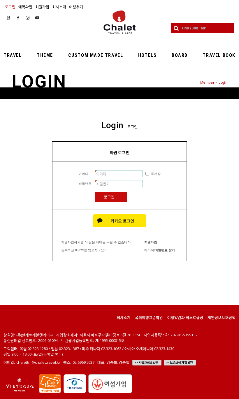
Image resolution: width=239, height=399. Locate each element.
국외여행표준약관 (149, 317)
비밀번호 (85, 183)
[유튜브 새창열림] (37, 17)
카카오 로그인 (119, 220)
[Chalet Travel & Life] (119, 22)
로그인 (10, 6)
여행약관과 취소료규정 (185, 317)
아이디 (83, 173)
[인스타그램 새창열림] (27, 17)
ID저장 (156, 173)
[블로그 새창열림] (8, 17)
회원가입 (42, 6)
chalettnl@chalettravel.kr (38, 362)
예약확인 (25, 6)
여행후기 (76, 6)
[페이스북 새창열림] (18, 17)
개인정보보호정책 (222, 317)
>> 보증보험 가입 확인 (179, 363)
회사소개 (59, 6)
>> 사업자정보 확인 (146, 363)
